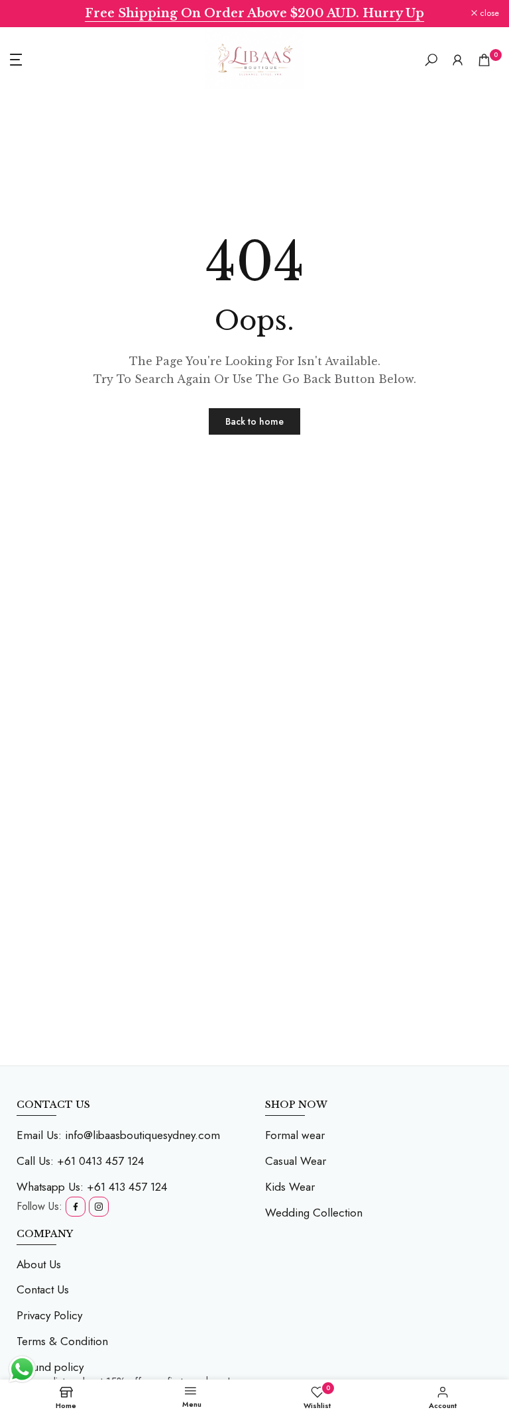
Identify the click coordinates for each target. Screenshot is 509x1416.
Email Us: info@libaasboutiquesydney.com (118, 1135)
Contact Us (43, 1289)
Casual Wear (295, 1161)
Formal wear (295, 1135)
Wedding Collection (314, 1213)
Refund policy (50, 1367)
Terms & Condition (62, 1341)
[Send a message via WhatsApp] (22, 1369)
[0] (484, 60)
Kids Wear (290, 1187)
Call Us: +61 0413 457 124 (80, 1161)
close (27, 13)
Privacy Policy (49, 1315)
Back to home (254, 421)
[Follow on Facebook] (75, 1207)
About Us (39, 1264)
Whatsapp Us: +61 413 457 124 (92, 1187)
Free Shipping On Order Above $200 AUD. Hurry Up (254, 13)
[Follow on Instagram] (99, 1207)
